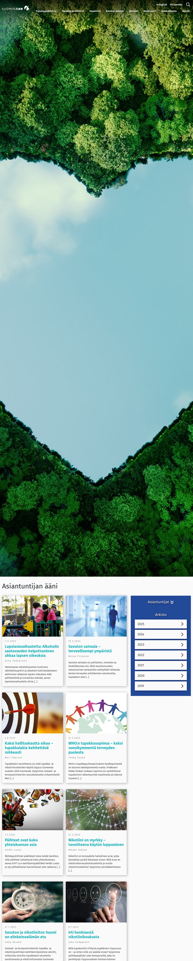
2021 (141, 665)
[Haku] (188, 4)
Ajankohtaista (169, 11)
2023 (141, 645)
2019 (141, 686)
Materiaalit (150, 11)
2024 (141, 634)
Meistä (186, 11)
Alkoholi (133, 11)
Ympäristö (95, 11)
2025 (141, 624)
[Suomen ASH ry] (18, 8)
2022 (141, 655)
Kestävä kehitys (115, 11)
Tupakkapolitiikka (46, 11)
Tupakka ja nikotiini (73, 11)
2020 (141, 676)
